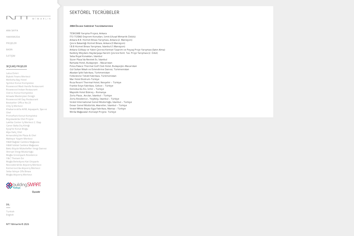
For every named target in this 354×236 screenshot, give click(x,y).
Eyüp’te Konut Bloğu (17, 128)
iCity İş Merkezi (14, 105)
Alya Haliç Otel (14, 132)
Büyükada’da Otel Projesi (19, 118)
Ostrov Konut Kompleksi (19, 92)
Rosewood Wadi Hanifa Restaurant (25, 86)
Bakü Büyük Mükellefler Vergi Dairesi (26, 148)
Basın (9, 49)
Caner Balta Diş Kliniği (18, 125)
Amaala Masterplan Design (20, 96)
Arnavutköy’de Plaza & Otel (21, 135)
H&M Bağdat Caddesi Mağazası (22, 141)
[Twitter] (29, 6)
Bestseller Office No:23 (18, 102)
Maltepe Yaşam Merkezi (19, 138)
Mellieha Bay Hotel (16, 79)
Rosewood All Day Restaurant (22, 99)
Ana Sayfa (12, 30)
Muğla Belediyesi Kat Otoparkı (22, 161)
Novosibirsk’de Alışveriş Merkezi (23, 164)
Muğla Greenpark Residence (21, 154)
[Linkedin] (37, 6)
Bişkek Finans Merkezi (18, 76)
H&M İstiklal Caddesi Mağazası (22, 145)
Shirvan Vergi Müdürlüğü (19, 151)
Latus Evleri (12, 73)
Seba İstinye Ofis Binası (18, 171)
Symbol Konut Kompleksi (20, 82)
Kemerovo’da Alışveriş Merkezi (23, 168)
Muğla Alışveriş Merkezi (19, 174)
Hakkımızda (13, 36)
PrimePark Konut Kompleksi (21, 115)
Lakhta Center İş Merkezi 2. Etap (23, 122)
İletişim (10, 55)
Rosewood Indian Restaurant (21, 89)
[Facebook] (20, 6)
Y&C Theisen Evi (15, 158)
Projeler (11, 43)
